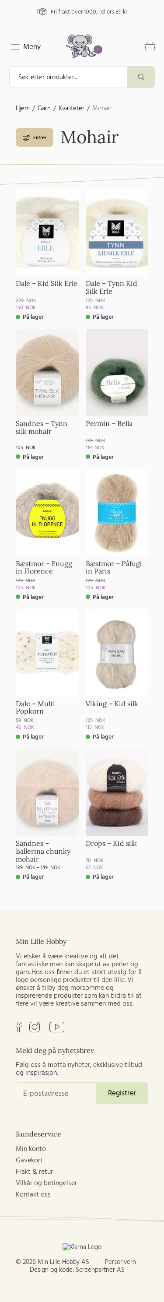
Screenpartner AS (100, 1270)
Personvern (120, 1262)
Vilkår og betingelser (46, 1183)
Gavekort (29, 1161)
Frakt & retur (34, 1172)
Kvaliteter (71, 108)
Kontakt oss (33, 1195)
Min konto (31, 1149)
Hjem (23, 108)
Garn (44, 108)
